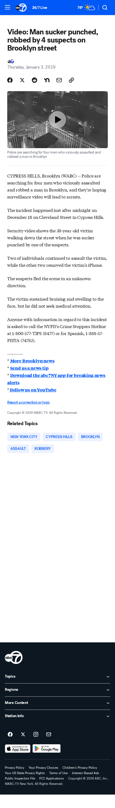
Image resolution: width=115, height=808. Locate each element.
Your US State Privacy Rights (25, 773)
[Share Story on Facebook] (9, 80)
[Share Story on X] (22, 80)
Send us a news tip (29, 368)
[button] (7, 7)
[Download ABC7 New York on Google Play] (47, 748)
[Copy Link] (71, 80)
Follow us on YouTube (32, 390)
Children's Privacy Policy (80, 767)
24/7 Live (39, 7)
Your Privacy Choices (43, 767)
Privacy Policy (14, 767)
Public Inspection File (20, 778)
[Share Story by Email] (59, 80)
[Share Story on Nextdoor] (46, 80)
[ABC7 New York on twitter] (23, 734)
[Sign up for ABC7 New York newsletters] (48, 734)
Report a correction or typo (28, 402)
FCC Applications (51, 778)
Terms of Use (58, 773)
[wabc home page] (13, 657)
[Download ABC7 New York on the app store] (17, 748)
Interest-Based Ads (85, 773)
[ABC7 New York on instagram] (35, 734)
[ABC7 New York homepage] (21, 7)
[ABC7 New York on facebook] (10, 734)
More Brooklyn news (32, 361)
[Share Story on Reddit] (34, 80)
